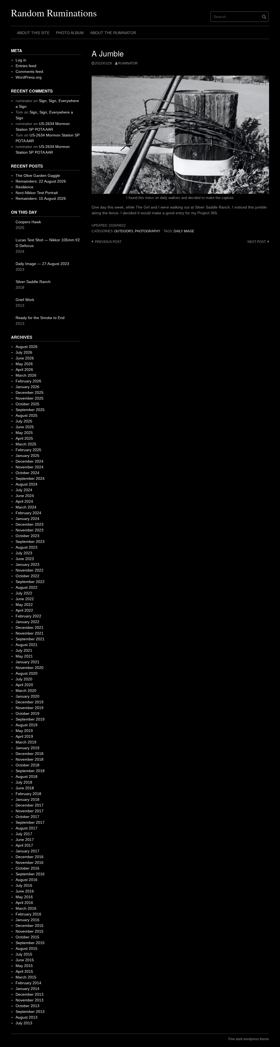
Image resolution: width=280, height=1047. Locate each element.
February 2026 (28, 381)
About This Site (33, 33)
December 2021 (29, 627)
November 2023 (29, 530)
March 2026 (26, 375)
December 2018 (29, 753)
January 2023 (27, 564)
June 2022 (25, 599)
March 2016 (26, 908)
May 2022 (24, 604)
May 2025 (24, 432)
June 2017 (25, 839)
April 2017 (24, 845)
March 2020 (26, 690)
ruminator (128, 63)
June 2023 (25, 559)
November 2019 (29, 708)
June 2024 (25, 495)
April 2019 (24, 736)
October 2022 (27, 576)
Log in (21, 60)
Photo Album (70, 33)
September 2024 (30, 478)
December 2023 (29, 524)
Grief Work (25, 300)
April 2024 (24, 501)
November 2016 (29, 862)
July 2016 (24, 885)
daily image (184, 231)
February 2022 (28, 616)
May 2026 (24, 364)
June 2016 (25, 891)
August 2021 (26, 645)
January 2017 (27, 851)
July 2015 (24, 954)
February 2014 (28, 983)
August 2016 (26, 880)
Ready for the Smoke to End (40, 318)
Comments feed (29, 71)
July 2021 (24, 650)
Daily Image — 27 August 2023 (42, 263)
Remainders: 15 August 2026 (41, 198)
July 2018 (24, 782)
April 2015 (24, 971)
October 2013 (27, 1006)
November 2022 (29, 570)
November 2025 (29, 398)
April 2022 (24, 610)
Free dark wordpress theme (248, 1039)
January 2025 (27, 455)
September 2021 (30, 639)
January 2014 (27, 988)
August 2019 (26, 725)
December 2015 (29, 925)
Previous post (108, 242)
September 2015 (30, 943)
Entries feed (26, 66)
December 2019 (29, 702)
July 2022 (24, 593)
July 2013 (24, 1023)
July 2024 (24, 490)
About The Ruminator (113, 33)
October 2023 (27, 536)
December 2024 (29, 461)
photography (147, 231)
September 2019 (30, 719)
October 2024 (27, 473)
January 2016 (27, 920)
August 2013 (26, 1017)
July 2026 (24, 352)
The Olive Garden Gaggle (38, 175)
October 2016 (27, 868)
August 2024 (26, 484)
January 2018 (27, 799)
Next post (256, 242)
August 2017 (26, 828)
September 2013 (30, 1011)
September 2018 (30, 771)
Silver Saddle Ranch (33, 281)
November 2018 (29, 759)
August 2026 (26, 346)
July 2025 (24, 421)
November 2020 (29, 667)
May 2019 (24, 730)
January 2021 (27, 662)
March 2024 (26, 507)
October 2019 (27, 713)
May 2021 (24, 656)
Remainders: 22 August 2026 (41, 181)
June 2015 (25, 960)
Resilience (24, 187)
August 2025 (26, 415)
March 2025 (26, 444)
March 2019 (26, 742)
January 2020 (27, 696)
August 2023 (26, 547)
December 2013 (29, 994)
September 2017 (30, 822)
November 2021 (29, 633)
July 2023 (24, 553)
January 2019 (27, 748)
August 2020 (26, 673)
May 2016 (24, 897)
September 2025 (30, 410)
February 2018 (28, 794)
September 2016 (30, 874)
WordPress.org (29, 77)
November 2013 (29, 1000)
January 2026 (27, 387)
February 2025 (28, 450)
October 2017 (27, 816)
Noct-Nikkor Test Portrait (37, 193)
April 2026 (24, 369)
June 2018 (25, 788)
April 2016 (24, 902)
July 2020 (24, 679)
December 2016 (29, 857)
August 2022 (26, 587)
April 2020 (24, 685)
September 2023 (30, 541)
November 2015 (29, 931)
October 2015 (27, 937)
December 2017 (29, 805)
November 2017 (29, 811)
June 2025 (25, 427)
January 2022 (27, 622)
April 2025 (24, 438)
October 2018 (27, 765)
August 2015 (26, 948)
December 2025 (29, 392)
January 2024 (27, 518)
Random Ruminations (54, 12)
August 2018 (26, 776)
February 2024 (28, 513)
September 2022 (30, 581)
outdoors (123, 231)
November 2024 (29, 467)
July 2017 (24, 834)
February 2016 (28, 914)
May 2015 (24, 965)
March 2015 (26, 977)
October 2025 (27, 404)
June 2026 (25, 358)
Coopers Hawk (28, 222)
